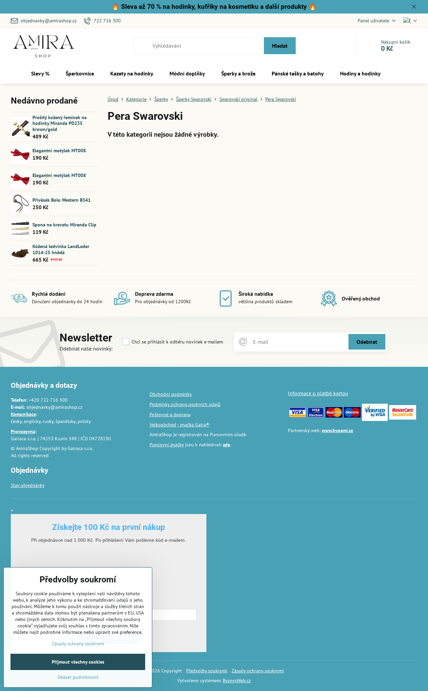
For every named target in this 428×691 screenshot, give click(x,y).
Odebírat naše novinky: (86, 348)
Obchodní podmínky (171, 394)
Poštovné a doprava (170, 414)
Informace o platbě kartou (318, 393)
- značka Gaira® (193, 425)
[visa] (297, 416)
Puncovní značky (167, 445)
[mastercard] (333, 416)
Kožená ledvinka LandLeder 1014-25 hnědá (60, 249)
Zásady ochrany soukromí (257, 671)
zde (226, 445)
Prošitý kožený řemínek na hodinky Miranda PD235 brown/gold (59, 123)
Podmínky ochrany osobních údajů (185, 404)
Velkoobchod (163, 425)
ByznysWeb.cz (237, 680)
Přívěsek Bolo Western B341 (61, 200)
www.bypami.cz (337, 430)
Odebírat (367, 341)
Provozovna (23, 431)
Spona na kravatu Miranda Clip (64, 225)
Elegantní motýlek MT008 (59, 151)
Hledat (280, 45)
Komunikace (23, 414)
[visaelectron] (315, 416)
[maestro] (352, 416)
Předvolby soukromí (206, 671)
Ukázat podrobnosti (78, 677)
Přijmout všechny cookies (78, 662)
